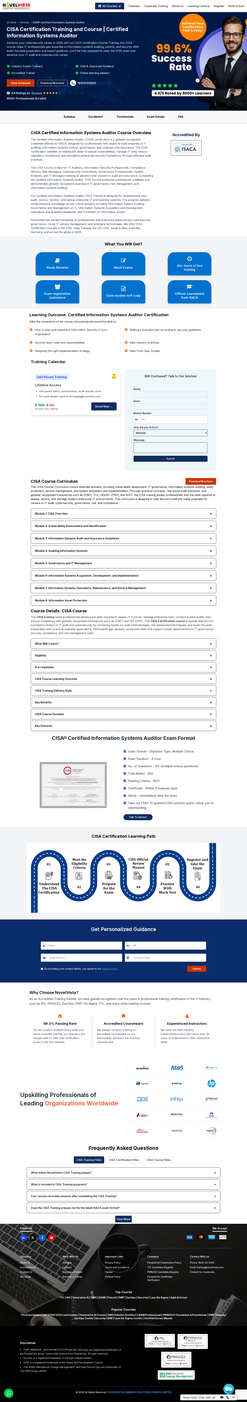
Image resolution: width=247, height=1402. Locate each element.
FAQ (180, 116)
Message (139, 440)
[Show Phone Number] (227, 1397)
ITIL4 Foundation (31, 1314)
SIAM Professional (149, 1314)
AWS (94, 1297)
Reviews (36, 93)
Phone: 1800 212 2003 (202, 1262)
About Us (177, 6)
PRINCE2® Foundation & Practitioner (185, 1314)
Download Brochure (52, 82)
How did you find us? (146, 427)
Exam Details (155, 116)
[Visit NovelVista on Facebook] (42, 1237)
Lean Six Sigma (159, 1297)
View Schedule (20, 83)
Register (219, 6)
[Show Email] (222, 1397)
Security (24, 22)
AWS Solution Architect (122, 1314)
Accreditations (28, 1267)
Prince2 (112, 1297)
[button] (137, 419)
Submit (171, 458)
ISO (68, 1297)
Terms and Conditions (117, 1267)
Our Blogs (25, 1276)
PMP (121, 1297)
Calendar (134, 6)
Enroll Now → (104, 406)
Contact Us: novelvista (202, 1272)
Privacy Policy (109, 968)
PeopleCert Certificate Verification (159, 1278)
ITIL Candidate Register (160, 1267)
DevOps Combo (83, 1318)
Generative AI (80, 1297)
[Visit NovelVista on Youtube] (51, 1237)
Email (137, 401)
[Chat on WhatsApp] (8, 1393)
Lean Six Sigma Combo (128, 1318)
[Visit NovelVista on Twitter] (32, 1237)
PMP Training (217, 1314)
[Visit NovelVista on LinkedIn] (23, 1237)
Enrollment (96, 116)
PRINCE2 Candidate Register (163, 1272)
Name (137, 389)
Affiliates (67, 1262)
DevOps (131, 1297)
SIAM (102, 1297)
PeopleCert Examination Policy (164, 1262)
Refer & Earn (236, 6)
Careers (67, 1267)
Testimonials (125, 116)
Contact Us (26, 1272)
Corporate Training (156, 6)
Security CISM (103, 1318)
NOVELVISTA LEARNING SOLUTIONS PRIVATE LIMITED (140, 1392)
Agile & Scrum (178, 1297)
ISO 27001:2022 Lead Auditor (60, 1314)
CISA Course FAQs (159, 1160)
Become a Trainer (72, 1276)
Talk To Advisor (138, 817)
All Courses (109, 6)
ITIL (62, 1297)
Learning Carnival (199, 6)
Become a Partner (73, 1272)
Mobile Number (143, 413)
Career (109, 1272)
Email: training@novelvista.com (206, 1267)
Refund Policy (112, 1276)
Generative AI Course (93, 1314)
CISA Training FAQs (89, 1160)
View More (123, 1219)
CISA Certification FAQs (124, 1160)
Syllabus (69, 116)
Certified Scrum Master (158, 1318)
